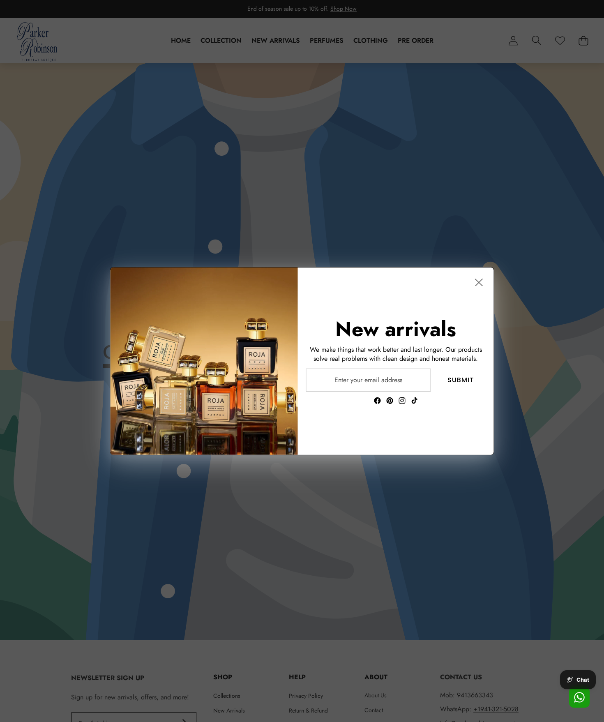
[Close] (479, 281)
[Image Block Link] (204, 360)
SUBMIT (460, 379)
